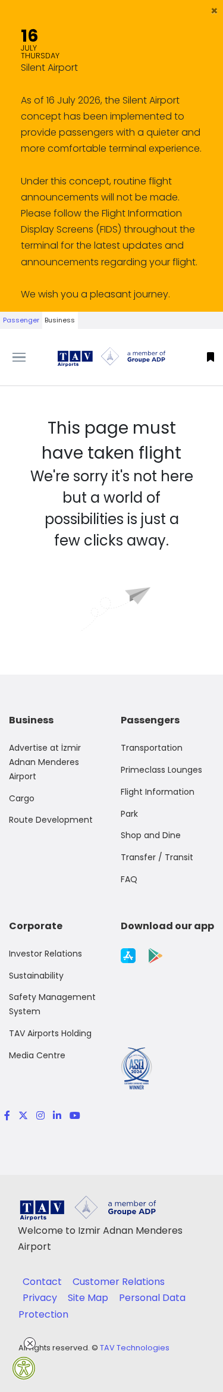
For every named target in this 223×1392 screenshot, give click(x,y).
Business (60, 320)
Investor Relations (45, 954)
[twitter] (23, 1115)
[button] (214, 10)
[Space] (112, 357)
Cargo (21, 798)
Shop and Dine (151, 835)
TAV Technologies (134, 1348)
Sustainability (36, 976)
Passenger (21, 320)
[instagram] (40, 1115)
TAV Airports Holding (50, 1033)
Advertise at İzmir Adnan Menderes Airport (45, 762)
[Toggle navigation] (28, 357)
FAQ (129, 879)
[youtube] (72, 1115)
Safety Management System (52, 1004)
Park (129, 814)
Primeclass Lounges (161, 770)
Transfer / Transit (157, 857)
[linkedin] (57, 1115)
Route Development (51, 820)
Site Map (89, 1298)
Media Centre (37, 1055)
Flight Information (157, 792)
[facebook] (7, 1115)
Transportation (152, 748)
